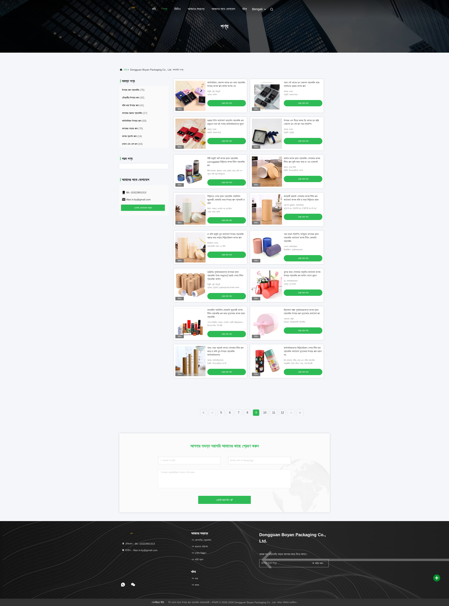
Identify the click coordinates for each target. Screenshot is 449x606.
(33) (134, 120)
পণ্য (165, 9)
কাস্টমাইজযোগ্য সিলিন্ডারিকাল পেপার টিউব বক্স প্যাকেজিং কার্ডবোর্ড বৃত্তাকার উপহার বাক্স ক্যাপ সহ (303, 351)
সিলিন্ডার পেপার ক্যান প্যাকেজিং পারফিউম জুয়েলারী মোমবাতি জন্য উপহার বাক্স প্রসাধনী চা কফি (226, 200)
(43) (132, 143)
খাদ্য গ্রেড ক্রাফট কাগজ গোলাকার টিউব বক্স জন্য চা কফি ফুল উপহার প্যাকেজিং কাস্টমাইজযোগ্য (225, 351)
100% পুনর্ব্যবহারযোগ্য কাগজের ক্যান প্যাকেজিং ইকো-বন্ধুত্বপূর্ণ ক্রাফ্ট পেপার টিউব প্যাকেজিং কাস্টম (225, 275)
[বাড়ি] (133, 8)
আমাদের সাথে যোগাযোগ (223, 9)
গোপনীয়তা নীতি (158, 602)
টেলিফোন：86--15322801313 (140, 543)
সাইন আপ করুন (320, 563)
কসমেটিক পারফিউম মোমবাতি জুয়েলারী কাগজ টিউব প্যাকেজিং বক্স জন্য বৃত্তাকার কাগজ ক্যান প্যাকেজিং (226, 313)
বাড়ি (154, 9)
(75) (133, 89)
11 (273, 412)
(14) (132, 136)
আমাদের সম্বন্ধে (196, 9)
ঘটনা (244, 9)
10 (264, 412)
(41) (133, 105)
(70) (132, 128)
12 (282, 412)
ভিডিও (177, 9)
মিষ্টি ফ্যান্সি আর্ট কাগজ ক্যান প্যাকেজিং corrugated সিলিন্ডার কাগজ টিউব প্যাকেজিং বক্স (226, 162)
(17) (134, 113)
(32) (133, 97)
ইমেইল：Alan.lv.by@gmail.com (141, 550)
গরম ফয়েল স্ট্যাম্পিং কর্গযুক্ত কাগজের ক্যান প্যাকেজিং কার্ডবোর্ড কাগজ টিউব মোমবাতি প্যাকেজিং (301, 237)
